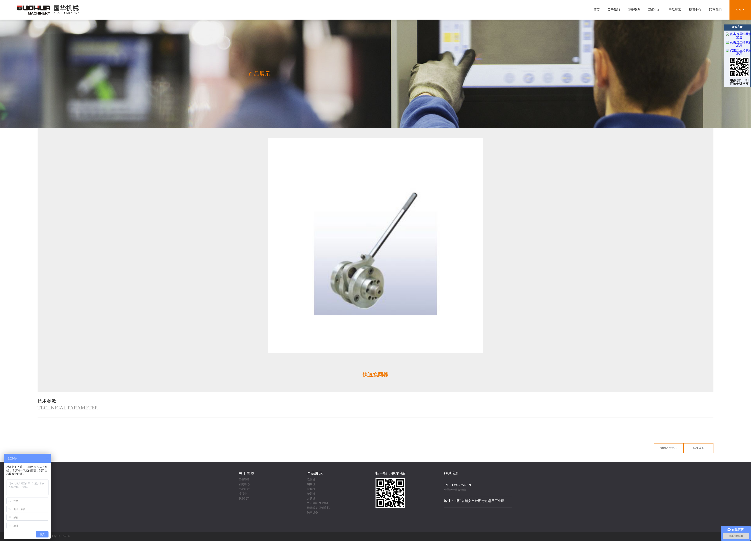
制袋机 (311, 484)
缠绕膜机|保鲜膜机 (318, 508)
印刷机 (311, 493)
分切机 (311, 498)
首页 (596, 9)
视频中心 (695, 9)
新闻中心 (654, 9)
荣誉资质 (634, 9)
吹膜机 (311, 479)
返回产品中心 (668, 448)
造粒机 (311, 489)
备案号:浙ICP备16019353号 (54, 536)
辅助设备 (698, 448)
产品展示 (674, 9)
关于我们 (613, 9)
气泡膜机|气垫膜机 (318, 503)
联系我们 (715, 9)
